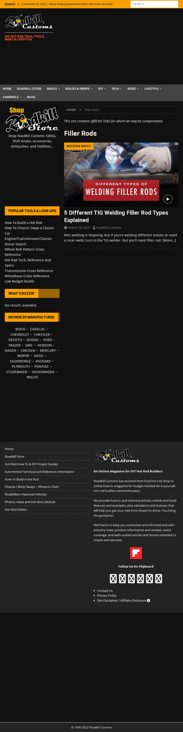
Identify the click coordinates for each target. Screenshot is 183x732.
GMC (29, 345)
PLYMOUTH (21, 366)
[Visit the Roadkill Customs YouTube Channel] (158, 581)
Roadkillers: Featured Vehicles (26, 494)
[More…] (169, 240)
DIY (100, 89)
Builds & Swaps (78, 89)
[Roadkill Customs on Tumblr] (140, 581)
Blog (31, 97)
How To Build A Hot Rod (22, 479)
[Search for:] (154, 3)
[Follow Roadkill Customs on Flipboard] (136, 556)
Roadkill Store (29, 89)
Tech (115, 89)
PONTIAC (42, 366)
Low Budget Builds (19, 281)
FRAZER (14, 345)
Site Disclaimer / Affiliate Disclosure (122, 600)
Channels (11, 97)
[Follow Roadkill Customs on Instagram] (122, 581)
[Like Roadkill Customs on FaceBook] (113, 581)
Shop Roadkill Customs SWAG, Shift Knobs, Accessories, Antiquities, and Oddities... (32, 141)
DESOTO (15, 339)
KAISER (10, 350)
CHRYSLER (42, 334)
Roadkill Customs (109, 227)
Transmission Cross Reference (29, 270)
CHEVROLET (19, 334)
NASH (38, 355)
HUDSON (45, 345)
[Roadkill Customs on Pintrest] (131, 581)
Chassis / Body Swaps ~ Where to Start (32, 487)
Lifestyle (151, 89)
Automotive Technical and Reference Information (39, 472)
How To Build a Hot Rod (23, 222)
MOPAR (23, 355)
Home (7, 89)
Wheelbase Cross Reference (27, 276)
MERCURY (48, 350)
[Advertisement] (122, 46)
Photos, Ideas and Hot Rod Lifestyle (30, 502)
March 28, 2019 (79, 227)
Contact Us (105, 591)
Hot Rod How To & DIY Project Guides (31, 464)
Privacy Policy (107, 595)
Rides (131, 89)
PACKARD (43, 361)
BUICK (20, 329)
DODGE (32, 339)
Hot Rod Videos (16, 509)
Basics (52, 89)
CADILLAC (37, 329)
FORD (47, 339)
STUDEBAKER (16, 372)
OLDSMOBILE (20, 361)
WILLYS (32, 377)
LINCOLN (28, 350)
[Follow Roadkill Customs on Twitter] (149, 581)
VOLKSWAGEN (43, 372)
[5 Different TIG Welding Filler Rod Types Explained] (121, 175)
